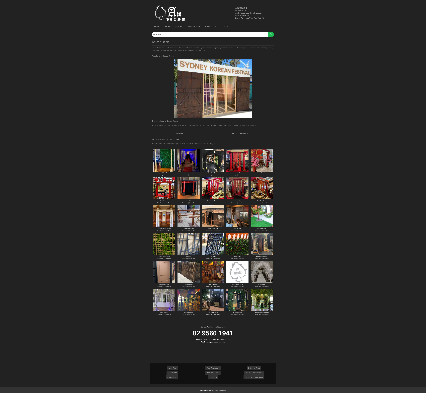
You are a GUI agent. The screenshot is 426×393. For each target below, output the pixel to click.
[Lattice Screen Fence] (164, 254)
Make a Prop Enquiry (242, 15)
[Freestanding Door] (164, 282)
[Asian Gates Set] (164, 199)
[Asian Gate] (189, 199)
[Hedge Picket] (237, 254)
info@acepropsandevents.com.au (249, 13)
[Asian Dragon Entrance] (213, 199)
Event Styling (172, 377)
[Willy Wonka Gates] (189, 310)
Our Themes (172, 373)
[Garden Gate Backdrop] (262, 254)
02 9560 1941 (242, 8)
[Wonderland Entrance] (237, 282)
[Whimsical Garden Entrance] (262, 310)
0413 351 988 (208, 339)
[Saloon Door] (237, 227)
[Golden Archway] (189, 171)
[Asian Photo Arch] (262, 171)
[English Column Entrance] (164, 171)
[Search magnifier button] (271, 34)
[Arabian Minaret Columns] (164, 227)
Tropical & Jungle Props (253, 373)
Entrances (179, 133)
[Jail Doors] (213, 254)
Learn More (168, 175)
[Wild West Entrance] (213, 310)
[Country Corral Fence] (189, 227)
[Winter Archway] (164, 310)
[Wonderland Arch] (262, 282)
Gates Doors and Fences (239, 133)
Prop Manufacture (213, 368)
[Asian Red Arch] (237, 171)
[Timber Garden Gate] (213, 227)
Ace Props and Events (219, 390)
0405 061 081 (242, 10)
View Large (160, 175)
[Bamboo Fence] (189, 282)
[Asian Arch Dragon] (262, 199)
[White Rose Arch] (237, 310)
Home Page (172, 368)
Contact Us (213, 377)
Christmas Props (254, 368)
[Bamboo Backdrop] (213, 282)
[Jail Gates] (189, 254)
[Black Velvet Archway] (213, 171)
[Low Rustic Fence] (262, 227)
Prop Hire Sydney (213, 373)
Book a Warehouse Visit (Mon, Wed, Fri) (249, 18)
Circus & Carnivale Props (254, 377)
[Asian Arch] (237, 199)
